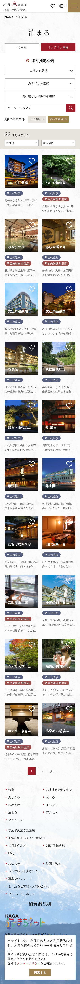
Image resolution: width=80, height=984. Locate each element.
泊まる (12, 812)
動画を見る (53, 863)
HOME (9, 16)
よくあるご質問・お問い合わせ (29, 886)
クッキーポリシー (28, 963)
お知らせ (14, 863)
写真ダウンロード (20, 878)
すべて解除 (56, 119)
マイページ (52, 3)
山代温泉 (35, 119)
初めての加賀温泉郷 (21, 830)
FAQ (11, 853)
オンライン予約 (58, 47)
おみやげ (14, 804)
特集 (11, 789)
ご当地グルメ (17, 845)
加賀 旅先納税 (55, 845)
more (8, 156)
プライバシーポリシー (23, 894)
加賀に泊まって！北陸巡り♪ (26, 837)
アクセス (52, 812)
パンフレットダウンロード (26, 871)
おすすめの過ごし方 (59, 789)
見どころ (14, 797)
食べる (50, 797)
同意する (40, 972)
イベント (52, 804)
